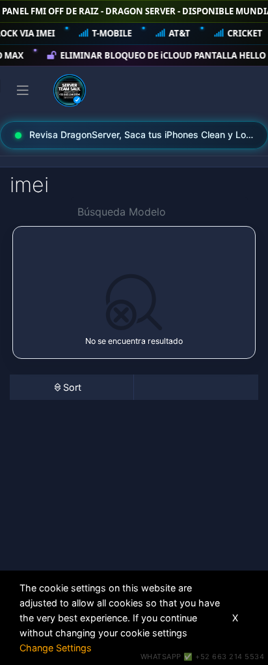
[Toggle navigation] (23, 90)
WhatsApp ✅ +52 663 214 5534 (203, 656)
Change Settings (56, 647)
